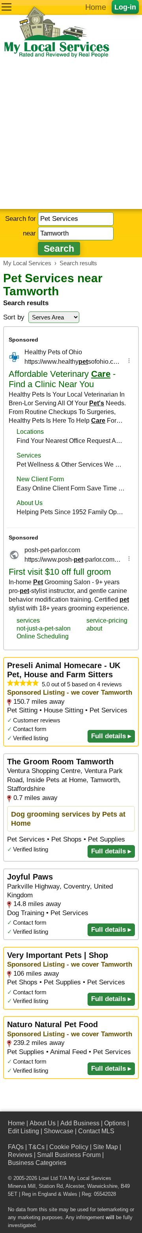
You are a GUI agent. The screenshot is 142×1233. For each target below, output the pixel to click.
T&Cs (36, 1147)
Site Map (105, 1147)
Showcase (58, 1131)
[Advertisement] (71, 134)
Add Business (79, 1123)
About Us (43, 1123)
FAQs (16, 1147)
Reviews (20, 1154)
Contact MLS (96, 1131)
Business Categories (37, 1162)
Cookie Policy (68, 1147)
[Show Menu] (6, 7)
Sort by (13, 317)
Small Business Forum (69, 1154)
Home (95, 7)
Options (115, 1123)
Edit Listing (23, 1131)
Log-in (125, 7)
